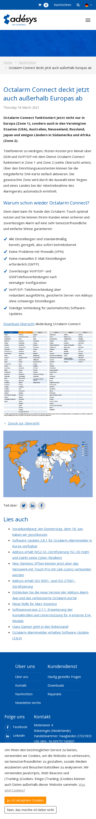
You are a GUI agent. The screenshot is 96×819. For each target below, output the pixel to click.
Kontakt (21, 685)
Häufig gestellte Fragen (64, 677)
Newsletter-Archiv (28, 703)
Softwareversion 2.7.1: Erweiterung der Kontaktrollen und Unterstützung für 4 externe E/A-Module (52, 615)
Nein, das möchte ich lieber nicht (30, 810)
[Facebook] (42, 506)
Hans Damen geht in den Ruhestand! (40, 626)
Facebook (20, 727)
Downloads (56, 685)
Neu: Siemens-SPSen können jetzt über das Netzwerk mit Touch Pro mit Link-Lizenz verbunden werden (51, 569)
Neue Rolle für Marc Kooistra (34, 603)
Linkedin (19, 735)
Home (7, 62)
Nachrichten (62, 5)
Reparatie (54, 694)
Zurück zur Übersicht (24, 423)
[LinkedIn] (33, 506)
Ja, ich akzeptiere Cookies (25, 800)
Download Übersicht (19, 324)
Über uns (21, 677)
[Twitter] (24, 506)
